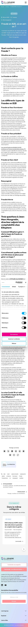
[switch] (24, 318)
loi (10, 478)
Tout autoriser (14, 334)
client (8, 474)
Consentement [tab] (6, 286)
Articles (7, 6)
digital (3, 476)
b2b (4, 474)
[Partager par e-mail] (14, 454)
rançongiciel (15, 478)
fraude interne (5, 478)
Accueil (2, 6)
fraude (20, 476)
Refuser (14, 343)
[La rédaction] (8, 464)
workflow (21, 478)
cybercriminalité (15, 474)
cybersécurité (22, 474)
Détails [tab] (14, 286)
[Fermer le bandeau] (25, 282)
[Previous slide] (4, 549)
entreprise (9, 476)
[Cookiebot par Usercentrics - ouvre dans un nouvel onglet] (16, 283)
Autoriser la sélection (14, 339)
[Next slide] (24, 549)
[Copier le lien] (17, 454)
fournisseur (15, 476)
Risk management (7, 20)
